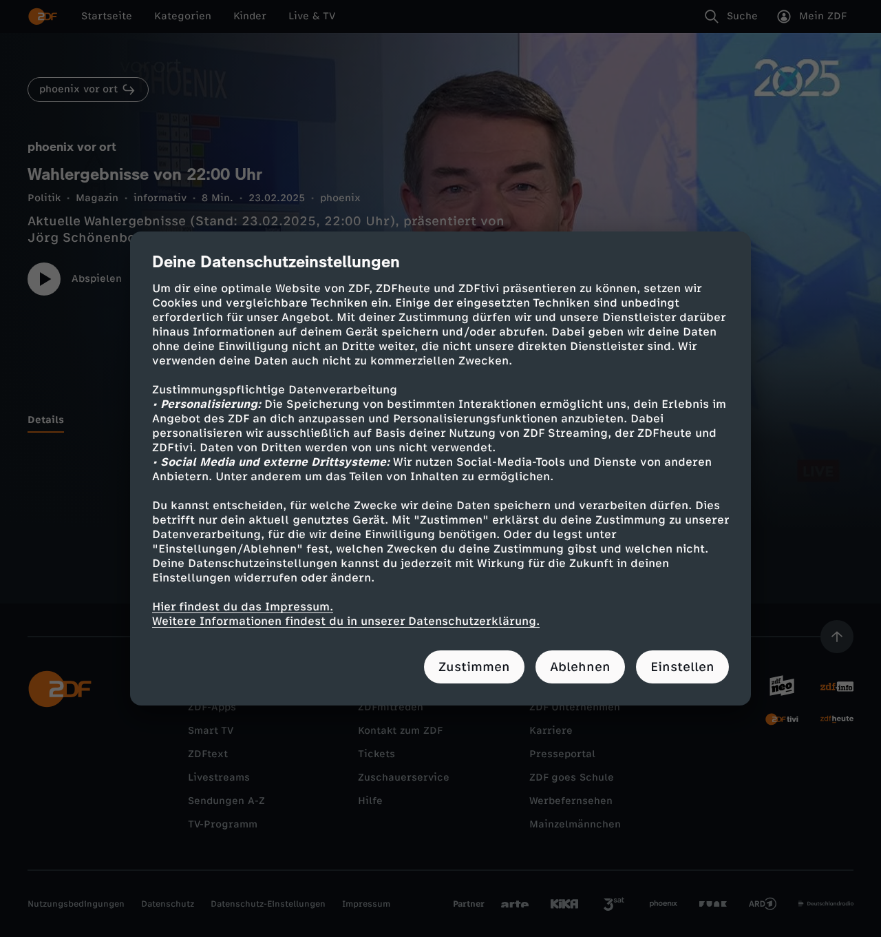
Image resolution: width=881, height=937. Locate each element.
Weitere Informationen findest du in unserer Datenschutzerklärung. (346, 621)
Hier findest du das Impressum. (242, 606)
